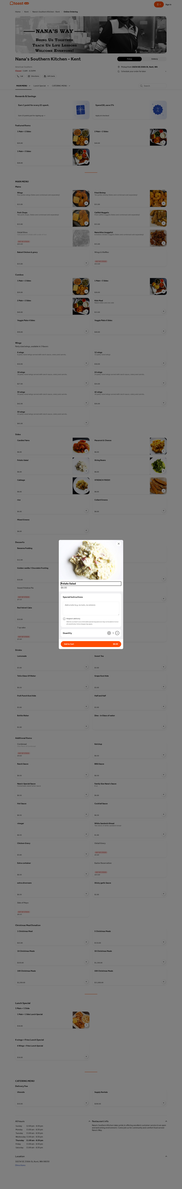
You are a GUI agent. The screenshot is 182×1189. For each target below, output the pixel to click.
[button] (91, 560)
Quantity (67, 633)
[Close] (118, 543)
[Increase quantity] (117, 633)
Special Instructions (73, 597)
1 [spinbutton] (113, 633)
